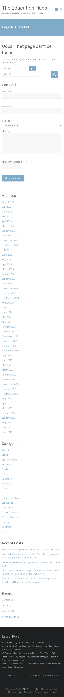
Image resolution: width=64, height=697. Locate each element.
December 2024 (10, 283)
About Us (6, 605)
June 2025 (7, 254)
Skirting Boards (9, 517)
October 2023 (9, 346)
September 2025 (10, 245)
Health (5, 493)
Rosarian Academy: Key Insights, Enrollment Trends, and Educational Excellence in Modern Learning (30, 572)
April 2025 (7, 264)
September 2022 (10, 394)
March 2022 (8, 408)
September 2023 (10, 350)
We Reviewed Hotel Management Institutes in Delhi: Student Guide (32, 564)
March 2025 (8, 269)
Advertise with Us (10, 617)
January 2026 (8, 231)
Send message (13, 178)
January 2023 (8, 379)
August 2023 (8, 355)
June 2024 (7, 312)
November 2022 (10, 384)
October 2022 (9, 389)
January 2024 (8, 331)
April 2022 (7, 403)
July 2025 (6, 250)
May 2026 (6, 216)
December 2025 (10, 235)
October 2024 (9, 293)
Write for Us (8, 611)
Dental (5, 474)
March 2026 (8, 226)
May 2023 (6, 365)
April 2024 (7, 322)
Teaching (6, 527)
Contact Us (7, 600)
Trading (5, 531)
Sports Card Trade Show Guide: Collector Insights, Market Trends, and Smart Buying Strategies (31, 580)
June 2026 (7, 211)
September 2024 (10, 298)
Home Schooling (10, 498)
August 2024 (8, 302)
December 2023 (10, 336)
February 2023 (9, 374)
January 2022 (8, 418)
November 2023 (10, 341)
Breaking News (9, 459)
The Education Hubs (24, 8)
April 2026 (7, 221)
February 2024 (9, 326)
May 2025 (6, 259)
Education (7, 479)
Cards (5, 469)
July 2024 (6, 307)
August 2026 (8, 202)
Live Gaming (8, 507)
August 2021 (8, 422)
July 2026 (6, 207)
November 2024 (10, 288)
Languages (7, 503)
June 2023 (7, 360)
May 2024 (6, 317)
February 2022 (9, 413)
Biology (5, 455)
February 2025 (9, 274)
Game (5, 488)
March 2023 (8, 370)
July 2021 (6, 427)
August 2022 (8, 398)
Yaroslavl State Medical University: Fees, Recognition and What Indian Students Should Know (30, 556)
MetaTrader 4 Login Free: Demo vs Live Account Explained (31, 549)
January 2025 (8, 279)
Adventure (7, 450)
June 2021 (7, 432)
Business (6, 464)
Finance (6, 483)
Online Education (10, 512)
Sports (5, 522)
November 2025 (10, 240)
